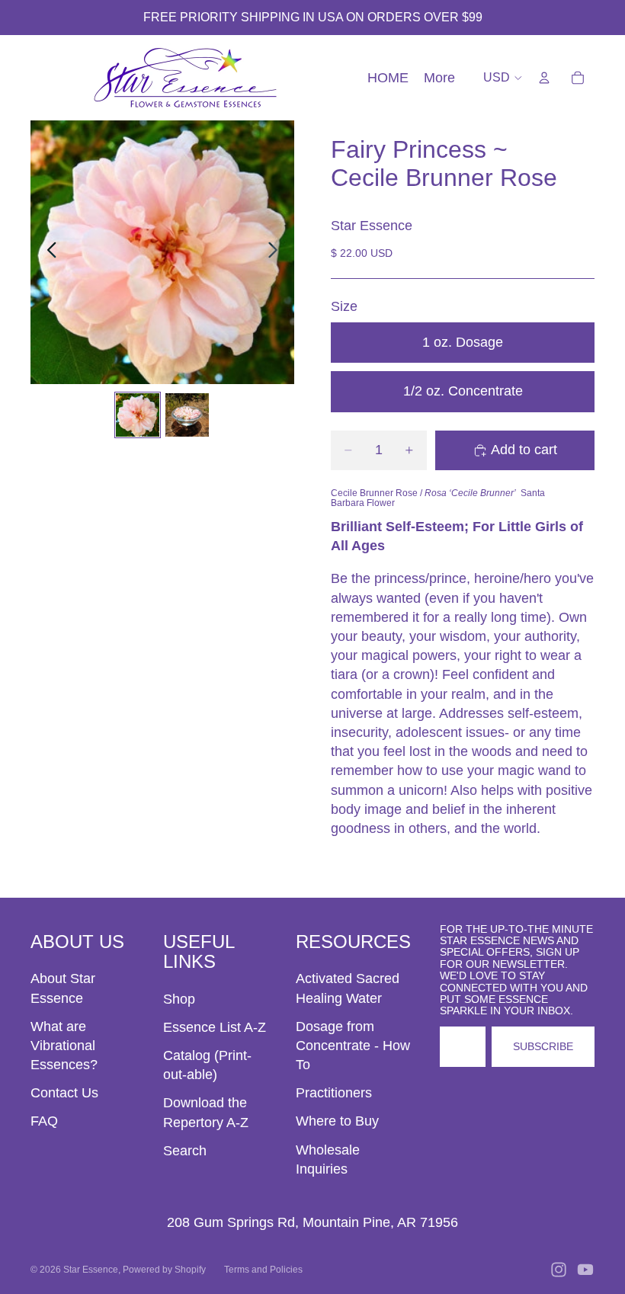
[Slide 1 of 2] (137, 415)
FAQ (44, 1121)
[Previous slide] (47, 252)
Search (185, 1150)
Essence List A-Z (214, 1027)
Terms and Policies (263, 1269)
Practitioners (334, 1092)
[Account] (544, 77)
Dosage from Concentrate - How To (353, 1045)
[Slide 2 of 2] (187, 415)
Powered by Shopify (164, 1269)
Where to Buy (337, 1121)
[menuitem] (439, 78)
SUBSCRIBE (543, 1046)
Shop (179, 999)
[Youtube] (585, 1269)
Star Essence (90, 1269)
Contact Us (64, 1092)
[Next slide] (277, 252)
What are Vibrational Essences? (64, 1045)
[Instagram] (559, 1269)
